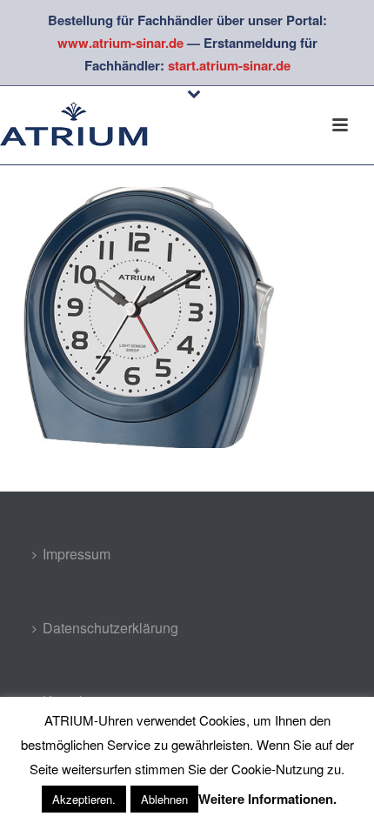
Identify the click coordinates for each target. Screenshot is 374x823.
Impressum (76, 554)
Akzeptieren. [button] (84, 799)
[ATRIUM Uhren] (87, 125)
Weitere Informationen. (267, 798)
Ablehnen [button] (164, 799)
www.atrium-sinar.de (120, 42)
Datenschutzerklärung (110, 628)
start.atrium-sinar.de (229, 65)
